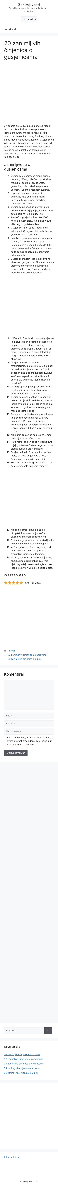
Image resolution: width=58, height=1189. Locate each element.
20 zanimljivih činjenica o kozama (22, 1054)
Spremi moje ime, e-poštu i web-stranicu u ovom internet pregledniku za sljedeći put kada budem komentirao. (30, 741)
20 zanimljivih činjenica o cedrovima (27, 655)
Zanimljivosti (29, 5)
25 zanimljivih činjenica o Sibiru (24, 659)
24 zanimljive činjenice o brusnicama (24, 1063)
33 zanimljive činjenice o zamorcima (23, 1059)
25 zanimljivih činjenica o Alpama (22, 1068)
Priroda (12, 650)
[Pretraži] (48, 1030)
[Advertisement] (29, 94)
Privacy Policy (11, 1157)
